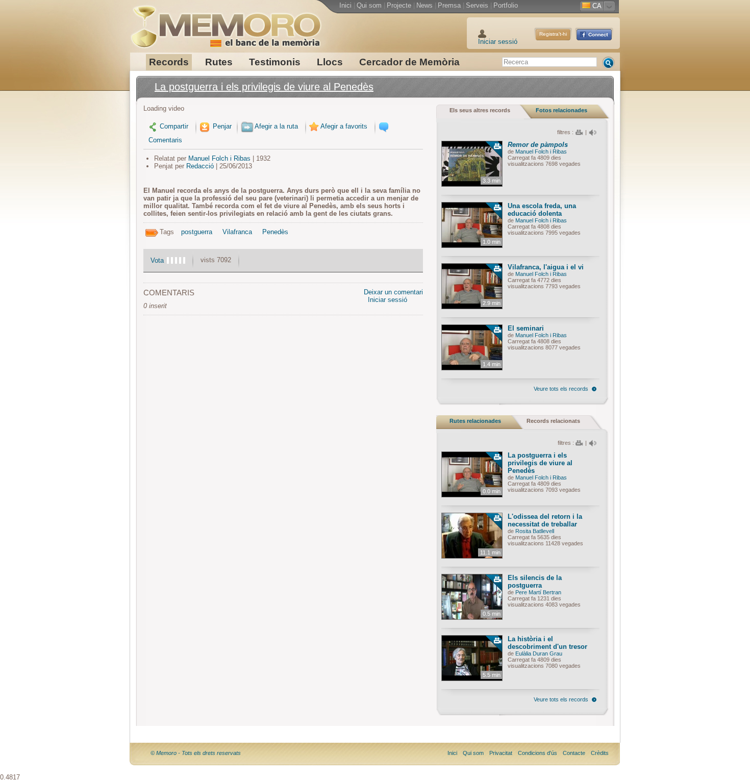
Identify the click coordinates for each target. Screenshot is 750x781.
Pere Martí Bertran (538, 592)
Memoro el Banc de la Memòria (225, 23)
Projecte (399, 5)
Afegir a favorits (343, 126)
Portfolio (505, 5)
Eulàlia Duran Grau (538, 653)
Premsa (449, 5)
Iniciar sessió (497, 41)
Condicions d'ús (537, 753)
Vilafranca (237, 232)
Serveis (477, 5)
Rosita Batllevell (534, 531)
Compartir (174, 126)
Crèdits (600, 753)
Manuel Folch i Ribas (219, 158)
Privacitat (500, 753)
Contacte (574, 753)
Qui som (369, 5)
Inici (345, 5)
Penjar (221, 126)
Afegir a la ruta (276, 126)
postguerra (196, 232)
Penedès (275, 232)
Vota (157, 260)
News (424, 5)
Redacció (200, 166)
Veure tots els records (561, 389)
